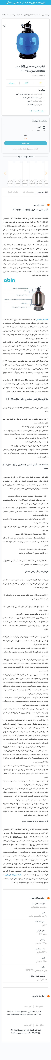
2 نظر (26, 83)
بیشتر (25, 135)
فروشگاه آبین (45, 15)
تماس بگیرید (25, 143)
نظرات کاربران (12, 192)
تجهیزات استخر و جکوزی (31, 15)
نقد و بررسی (43, 192)
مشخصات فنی (28, 192)
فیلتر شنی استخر (15, 15)
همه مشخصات (38, 111)
